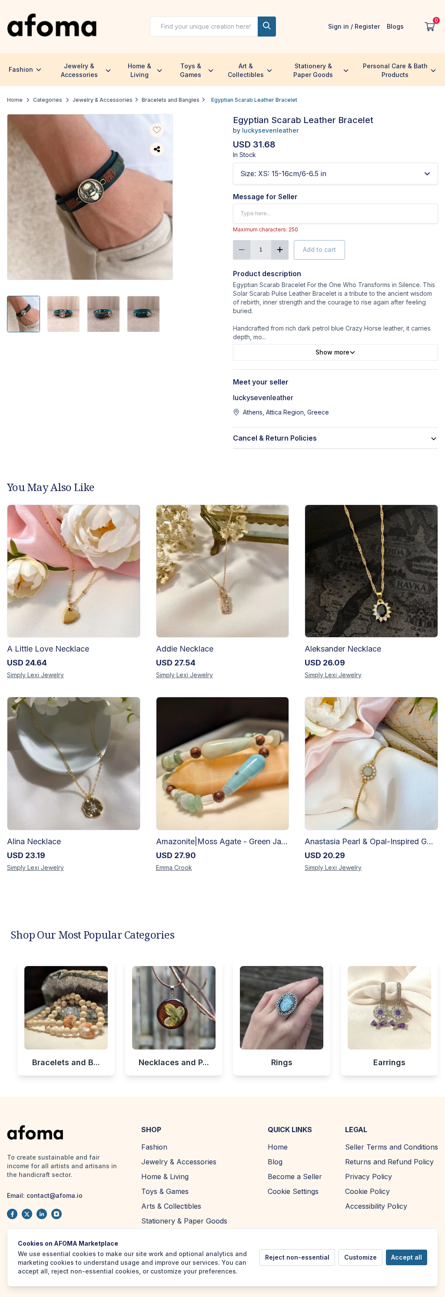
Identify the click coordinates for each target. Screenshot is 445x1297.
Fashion (21, 69)
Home (15, 100)
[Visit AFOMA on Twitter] (27, 1214)
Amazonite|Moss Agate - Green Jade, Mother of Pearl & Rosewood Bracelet (222, 841)
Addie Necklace (184, 648)
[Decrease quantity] (241, 250)
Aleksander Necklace (343, 648)
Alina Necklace (34, 841)
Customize (360, 1257)
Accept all (406, 1257)
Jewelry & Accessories (79, 70)
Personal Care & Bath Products (395, 70)
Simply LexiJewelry (35, 675)
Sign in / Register (354, 26)
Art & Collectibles (246, 70)
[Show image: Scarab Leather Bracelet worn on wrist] (23, 314)
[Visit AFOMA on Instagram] (56, 1214)
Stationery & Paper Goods (313, 70)
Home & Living (139, 70)
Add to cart (319, 249)
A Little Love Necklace (48, 648)
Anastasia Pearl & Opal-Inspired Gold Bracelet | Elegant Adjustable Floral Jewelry (371, 841)
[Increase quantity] (280, 250)
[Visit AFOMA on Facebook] (12, 1214)
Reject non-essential (297, 1257)
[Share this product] (157, 149)
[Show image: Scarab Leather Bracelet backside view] (143, 314)
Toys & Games (190, 70)
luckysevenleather (270, 130)
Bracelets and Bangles (170, 100)
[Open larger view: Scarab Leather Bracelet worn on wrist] (90, 197)
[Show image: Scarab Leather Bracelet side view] (103, 314)
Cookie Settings (293, 1191)
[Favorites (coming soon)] (157, 130)
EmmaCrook (174, 867)
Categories (47, 100)
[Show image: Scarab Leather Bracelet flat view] (63, 314)
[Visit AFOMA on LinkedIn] (42, 1214)
